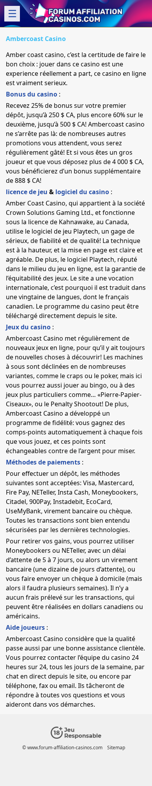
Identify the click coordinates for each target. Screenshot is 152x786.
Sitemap (116, 747)
